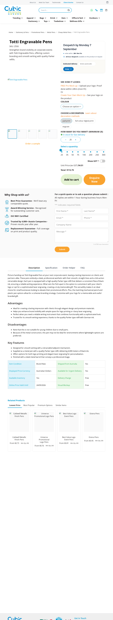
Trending (16, 18)
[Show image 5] (52, 134)
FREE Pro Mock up (69, 85)
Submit (62, 249)
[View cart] (107, 2)
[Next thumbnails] (56, 134)
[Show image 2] (22, 134)
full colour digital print (84, 121)
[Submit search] (69, 10)
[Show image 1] (12, 134)
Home (11, 32)
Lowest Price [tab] (14, 405)
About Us (33, 2)
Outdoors (93, 18)
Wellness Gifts (76, 21)
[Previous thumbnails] (9, 134)
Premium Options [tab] (45, 405)
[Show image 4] (42, 134)
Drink (52, 18)
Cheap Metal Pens (64, 32)
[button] (18, 18)
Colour (65, 101)
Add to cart (71, 179)
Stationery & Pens (22, 32)
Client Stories (68, 2)
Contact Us (79, 2)
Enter (67, 69)
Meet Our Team (44, 2)
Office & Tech (77, 18)
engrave (66, 126)
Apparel (30, 18)
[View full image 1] (32, 103)
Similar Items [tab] (61, 405)
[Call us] (96, 10)
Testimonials (56, 2)
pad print (66, 121)
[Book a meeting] (101, 10)
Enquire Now (94, 179)
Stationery (33, 21)
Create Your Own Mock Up (73, 95)
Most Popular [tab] (29, 405)
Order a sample (32, 143)
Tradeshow (58, 21)
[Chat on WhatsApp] (91, 10)
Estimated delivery (70, 64)
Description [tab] (34, 267)
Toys (46, 21)
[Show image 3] (32, 134)
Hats (63, 18)
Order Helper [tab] (69, 267)
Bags (42, 18)
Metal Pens (51, 32)
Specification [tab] (51, 267)
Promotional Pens (37, 32)
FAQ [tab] (83, 267)
